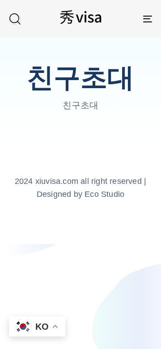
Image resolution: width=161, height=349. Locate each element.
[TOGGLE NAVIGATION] (128, 19)
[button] (15, 19)
